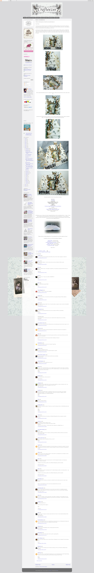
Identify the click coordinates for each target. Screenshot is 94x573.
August (27, 174)
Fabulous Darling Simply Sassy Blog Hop (30, 245)
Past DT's (37, 17)
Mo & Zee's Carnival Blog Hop (30, 195)
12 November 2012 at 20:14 (42, 306)
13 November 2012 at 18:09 (42, 426)
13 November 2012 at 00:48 (42, 351)
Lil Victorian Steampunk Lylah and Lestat (30, 253)
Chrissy (39, 295)
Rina (38, 282)
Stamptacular (49, 241)
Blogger (57, 570)
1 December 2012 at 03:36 (42, 543)
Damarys (39, 348)
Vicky (39, 458)
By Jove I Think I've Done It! (30, 261)
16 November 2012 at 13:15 (42, 498)
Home (25, 17)
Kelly (39, 495)
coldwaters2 (40, 309)
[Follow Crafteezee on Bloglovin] (28, 107)
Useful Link (57, 17)
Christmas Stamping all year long (51, 242)
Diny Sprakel (40, 532)
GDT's (42, 17)
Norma (39, 366)
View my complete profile (27, 97)
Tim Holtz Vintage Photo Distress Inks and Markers (53, 206)
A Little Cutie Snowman (29, 158)
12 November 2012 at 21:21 (42, 330)
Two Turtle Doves (28, 155)
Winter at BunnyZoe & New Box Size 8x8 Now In (29, 160)
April (26, 179)
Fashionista (48, 244)
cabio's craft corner (41, 437)
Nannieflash (40, 478)
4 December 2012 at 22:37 (42, 549)
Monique (39, 375)
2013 (26, 146)
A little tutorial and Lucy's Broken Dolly (29, 164)
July (26, 175)
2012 (26, 147)
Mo (38, 275)
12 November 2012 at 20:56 (42, 325)
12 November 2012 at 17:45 (42, 292)
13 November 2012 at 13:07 (42, 396)
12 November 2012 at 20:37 (42, 313)
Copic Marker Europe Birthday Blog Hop (30, 203)
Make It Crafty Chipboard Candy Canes (53, 209)
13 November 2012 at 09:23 (42, 372)
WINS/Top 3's (51, 17)
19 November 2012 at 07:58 (42, 529)
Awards (29, 17)
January (27, 183)
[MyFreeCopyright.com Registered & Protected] (24, 71)
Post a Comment (39, 560)
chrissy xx (39, 421)
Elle (38, 399)
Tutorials (33, 17)
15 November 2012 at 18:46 (42, 492)
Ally (38, 512)
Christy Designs (40, 361)
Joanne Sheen (50, 240)
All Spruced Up (27, 162)
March (27, 180)
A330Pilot (50, 570)
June (26, 176)
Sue (38, 267)
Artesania (39, 526)
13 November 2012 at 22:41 (42, 434)
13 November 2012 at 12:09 (42, 387)
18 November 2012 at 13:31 (42, 523)
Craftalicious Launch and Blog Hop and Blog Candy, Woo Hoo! (30, 212)
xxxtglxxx (39, 501)
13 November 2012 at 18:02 (42, 418)
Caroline (39, 255)
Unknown (39, 328)
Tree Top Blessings (28, 154)
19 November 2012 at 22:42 (42, 535)
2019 (26, 138)
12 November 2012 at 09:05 (42, 264)
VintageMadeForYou (28, 62)
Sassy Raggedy (40, 290)
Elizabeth (39, 546)
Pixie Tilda (53, 200)
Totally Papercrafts (50, 243)
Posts (26, 83)
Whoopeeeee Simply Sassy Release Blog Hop (30, 221)
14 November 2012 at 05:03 (42, 449)
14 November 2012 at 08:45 (42, 465)
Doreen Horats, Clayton (42, 354)
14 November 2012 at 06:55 (42, 455)
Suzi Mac (39, 390)
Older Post (68, 564)
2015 (26, 143)
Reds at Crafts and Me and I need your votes (29, 166)
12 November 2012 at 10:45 (42, 272)
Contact (46, 17)
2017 (26, 141)
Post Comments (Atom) (43, 566)
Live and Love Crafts (51, 245)
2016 (26, 142)
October (27, 171)
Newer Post (37, 564)
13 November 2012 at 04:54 (42, 363)
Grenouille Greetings (41, 429)
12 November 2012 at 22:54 (42, 345)
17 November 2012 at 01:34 (42, 509)
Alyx (38, 333)
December (27, 148)
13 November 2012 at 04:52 (42, 358)
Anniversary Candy (29, 269)
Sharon (39, 452)
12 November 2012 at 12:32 (42, 287)
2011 (25, 184)
